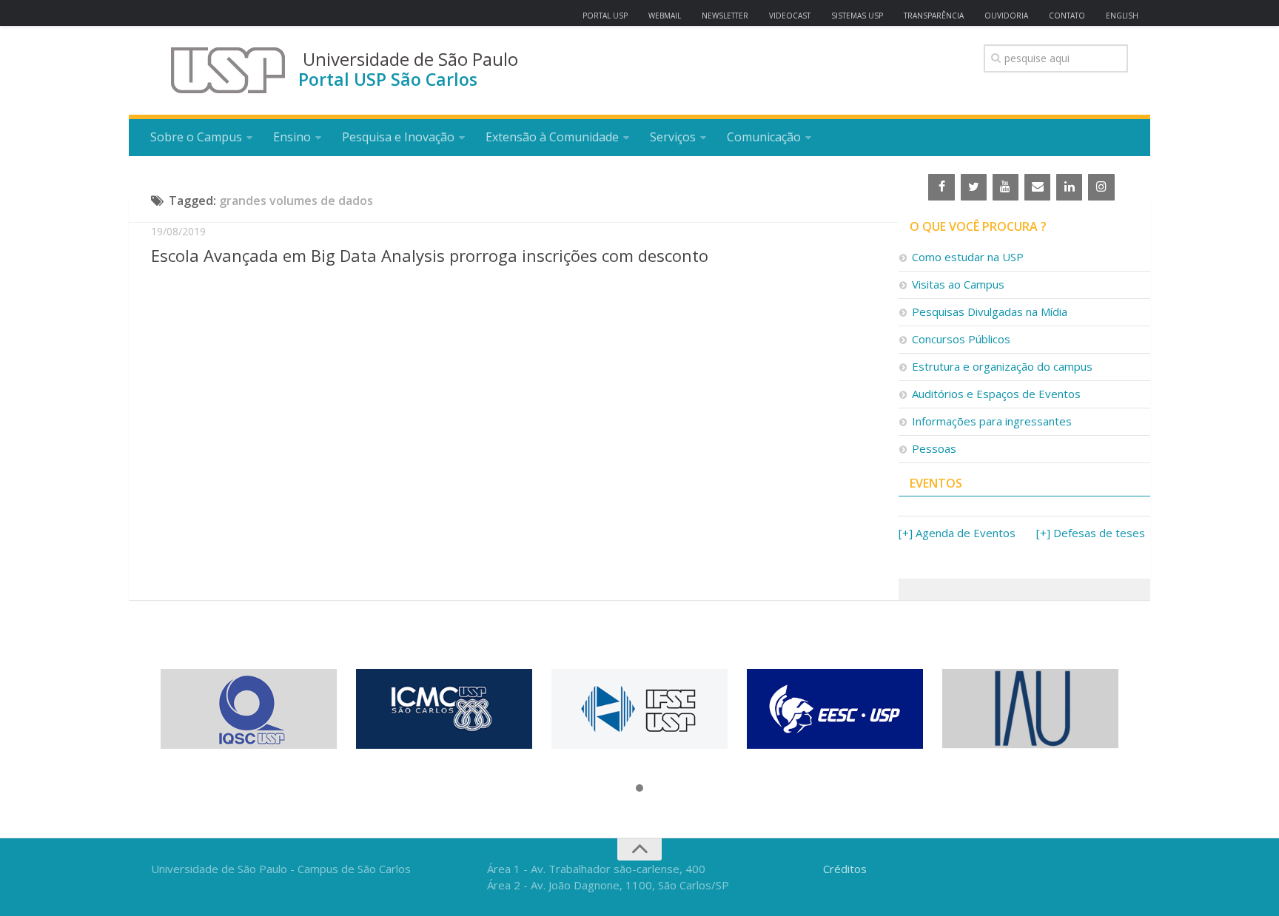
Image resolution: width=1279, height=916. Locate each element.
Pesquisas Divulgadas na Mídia (989, 311)
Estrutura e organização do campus (1002, 366)
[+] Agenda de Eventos (957, 532)
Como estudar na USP (968, 256)
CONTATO (1067, 15)
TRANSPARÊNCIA (934, 15)
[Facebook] (941, 187)
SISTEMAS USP (857, 15)
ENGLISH (1122, 15)
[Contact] (1037, 187)
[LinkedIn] (1069, 187)
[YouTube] (1005, 187)
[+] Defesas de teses (1090, 532)
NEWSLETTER (725, 15)
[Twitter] (974, 187)
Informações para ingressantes (992, 421)
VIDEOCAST (789, 15)
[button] (639, 788)
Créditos (845, 868)
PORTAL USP (605, 15)
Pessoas (934, 448)
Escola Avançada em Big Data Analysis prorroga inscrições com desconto (429, 255)
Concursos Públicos (961, 338)
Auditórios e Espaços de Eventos (996, 393)
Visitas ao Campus (958, 284)
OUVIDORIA (1006, 15)
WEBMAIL (664, 15)
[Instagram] (1101, 187)
